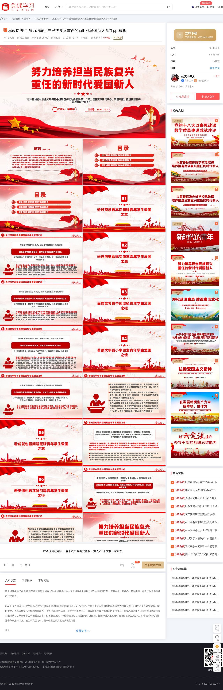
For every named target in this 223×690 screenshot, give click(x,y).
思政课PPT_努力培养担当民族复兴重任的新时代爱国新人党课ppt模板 (84, 18)
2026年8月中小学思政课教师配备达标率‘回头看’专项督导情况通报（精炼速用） (195, 594)
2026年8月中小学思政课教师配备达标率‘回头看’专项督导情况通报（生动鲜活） (195, 578)
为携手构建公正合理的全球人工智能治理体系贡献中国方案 (197, 498)
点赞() (97, 37)
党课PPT (28, 18)
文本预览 (10, 580)
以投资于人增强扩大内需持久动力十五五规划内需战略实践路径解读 (197, 538)
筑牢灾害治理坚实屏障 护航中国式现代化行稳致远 (197, 514)
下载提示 (27, 580)
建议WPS (215, 67)
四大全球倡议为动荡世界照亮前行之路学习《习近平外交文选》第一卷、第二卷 (197, 554)
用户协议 (37, 653)
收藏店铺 (184, 96)
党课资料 (16, 18)
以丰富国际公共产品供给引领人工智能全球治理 (197, 482)
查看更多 (82, 630)
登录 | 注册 (216, 7)
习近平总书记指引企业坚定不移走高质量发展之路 (197, 546)
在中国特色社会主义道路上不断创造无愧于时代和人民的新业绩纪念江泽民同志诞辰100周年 (197, 530)
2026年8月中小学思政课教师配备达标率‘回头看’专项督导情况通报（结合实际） (195, 602)
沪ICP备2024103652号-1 (208, 684)
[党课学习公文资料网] (17, 7)
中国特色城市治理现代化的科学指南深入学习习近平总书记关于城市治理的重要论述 (197, 522)
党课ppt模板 (42, 18)
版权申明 (26, 653)
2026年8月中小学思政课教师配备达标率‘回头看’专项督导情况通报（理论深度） (195, 586)
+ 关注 (216, 76)
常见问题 (43, 580)
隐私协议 (15, 653)
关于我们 (4, 653)
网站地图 (48, 653)
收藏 (85, 37)
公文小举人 (188, 76)
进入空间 (209, 96)
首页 (47, 6)
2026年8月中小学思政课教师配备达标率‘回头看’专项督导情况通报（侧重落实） (195, 610)
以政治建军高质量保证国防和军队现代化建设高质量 (197, 506)
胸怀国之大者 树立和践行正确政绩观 (197, 490)
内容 (57, 6)
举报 (108, 37)
